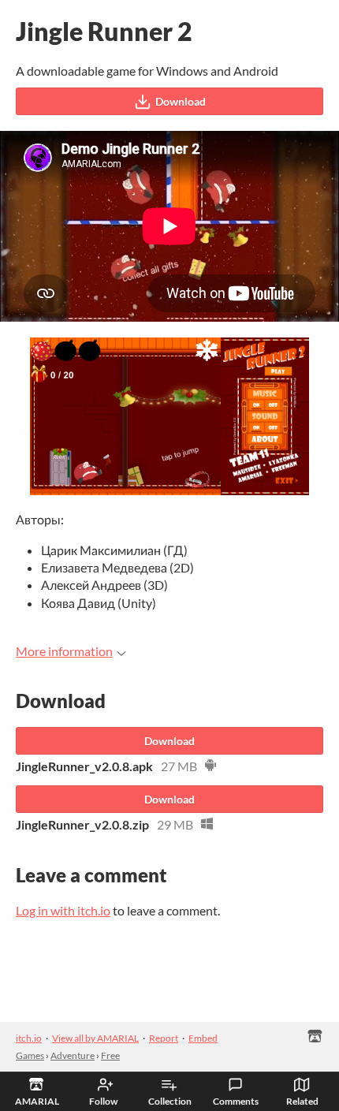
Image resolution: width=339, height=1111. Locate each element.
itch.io (29, 1038)
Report (163, 1038)
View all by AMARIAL (95, 1038)
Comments (236, 1101)
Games (30, 1055)
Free (110, 1055)
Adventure (72, 1055)
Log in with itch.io (63, 910)
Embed (203, 1038)
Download (180, 101)
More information (64, 650)
